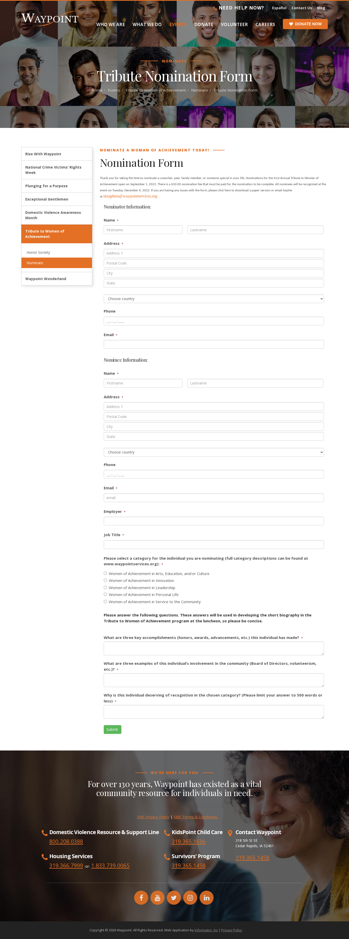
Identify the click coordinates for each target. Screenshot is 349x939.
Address (113, 243)
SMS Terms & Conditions (196, 816)
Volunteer (234, 24)
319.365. (182, 865)
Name (111, 220)
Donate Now (308, 24)
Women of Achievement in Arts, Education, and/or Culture (159, 573)
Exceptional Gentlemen (46, 199)
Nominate (199, 90)
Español (279, 7)
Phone (109, 311)
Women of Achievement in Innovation (141, 580)
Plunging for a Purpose (46, 185)
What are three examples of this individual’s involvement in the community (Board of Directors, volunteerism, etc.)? (210, 666)
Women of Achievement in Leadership (142, 587)
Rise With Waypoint (43, 153)
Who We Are (110, 24)
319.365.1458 (252, 857)
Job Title (114, 534)
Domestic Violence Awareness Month (53, 215)
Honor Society (38, 252)
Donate (203, 24)
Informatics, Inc (206, 930)
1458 (199, 865)
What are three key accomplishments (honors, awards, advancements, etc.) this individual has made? (203, 637)
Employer (114, 511)
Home (97, 90)
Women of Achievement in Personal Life (144, 594)
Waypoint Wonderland (45, 278)
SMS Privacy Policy (153, 816)
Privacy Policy (231, 930)
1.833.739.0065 (110, 865)
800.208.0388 (66, 841)
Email (110, 334)
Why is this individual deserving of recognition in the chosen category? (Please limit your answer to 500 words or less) (213, 697)
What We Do (147, 24)
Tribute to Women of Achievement (155, 90)
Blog (321, 7)
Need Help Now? (240, 8)
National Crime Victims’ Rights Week (53, 170)
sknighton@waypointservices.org (130, 196)
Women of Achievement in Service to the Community (155, 601)
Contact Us (302, 7)
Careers (265, 24)
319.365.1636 (188, 841)
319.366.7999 (66, 865)
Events (178, 24)
